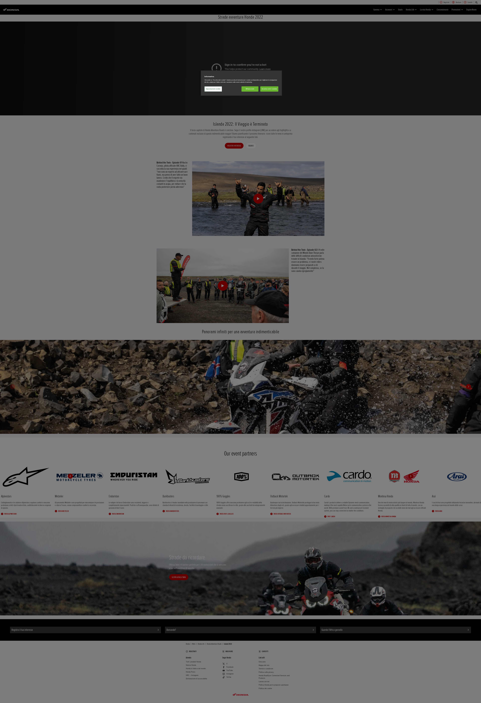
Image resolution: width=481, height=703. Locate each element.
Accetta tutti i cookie (269, 89)
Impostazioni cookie (213, 89)
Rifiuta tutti (250, 89)
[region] (241, 83)
